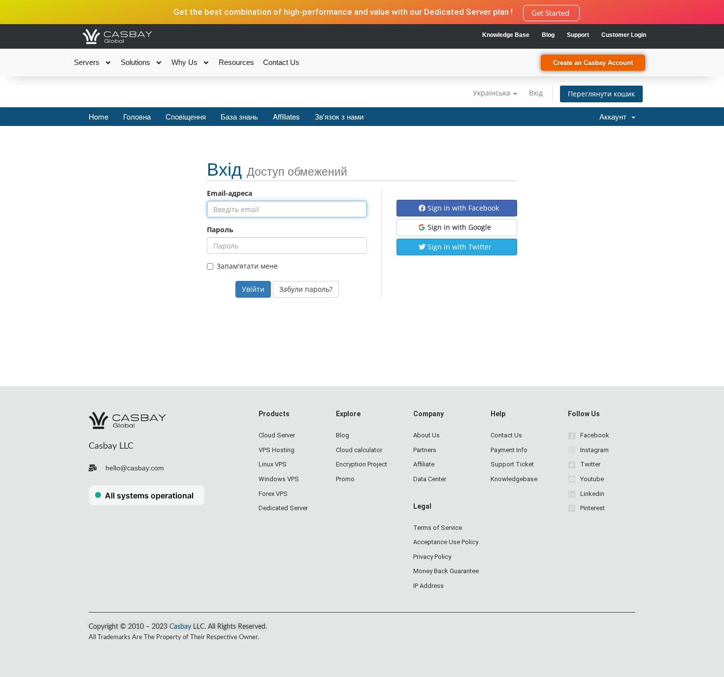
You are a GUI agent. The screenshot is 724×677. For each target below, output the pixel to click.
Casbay (180, 626)
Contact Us (281, 62)
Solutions (135, 62)
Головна (137, 116)
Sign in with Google (458, 227)
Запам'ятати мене (247, 266)
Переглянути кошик (601, 93)
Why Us (184, 62)
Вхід (536, 92)
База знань (239, 116)
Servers (86, 62)
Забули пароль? (305, 289)
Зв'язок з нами (339, 116)
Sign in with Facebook (462, 208)
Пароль (220, 229)
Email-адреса (229, 193)
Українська (492, 92)
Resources (236, 62)
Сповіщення (185, 116)
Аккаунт (614, 116)
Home (98, 116)
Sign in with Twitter (459, 246)
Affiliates (286, 116)
